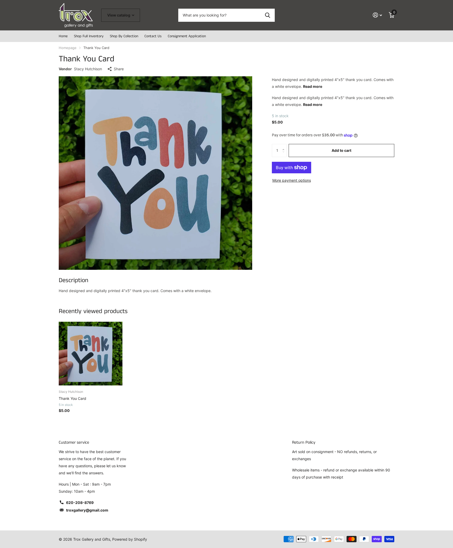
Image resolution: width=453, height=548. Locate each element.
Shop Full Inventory (89, 36)
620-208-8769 (80, 502)
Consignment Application (187, 36)
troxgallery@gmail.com (87, 510)
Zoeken (267, 15)
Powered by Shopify (129, 539)
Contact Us (152, 36)
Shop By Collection (124, 36)
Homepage (68, 48)
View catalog (119, 15)
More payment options (291, 180)
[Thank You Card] (90, 353)
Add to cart (341, 150)
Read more (312, 86)
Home (63, 36)
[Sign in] (377, 15)
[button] (284, 146)
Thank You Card (72, 398)
